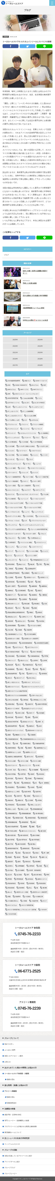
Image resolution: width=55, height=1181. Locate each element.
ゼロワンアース (40, 490)
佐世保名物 (11, 582)
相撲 (40, 787)
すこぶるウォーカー (37, 407)
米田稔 (40, 800)
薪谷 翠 (35, 857)
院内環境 (21, 888)
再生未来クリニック (13, 603)
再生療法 (36, 603)
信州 (31, 582)
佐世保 (20, 577)
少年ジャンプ (12, 660)
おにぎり (26, 402)
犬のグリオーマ (12, 765)
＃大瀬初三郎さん (13, 901)
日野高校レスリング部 (39, 700)
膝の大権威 (36, 835)
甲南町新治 (40, 778)
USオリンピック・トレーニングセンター (27, 394)
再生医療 (34, 599)
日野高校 (25, 700)
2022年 (40, 346)
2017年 (15, 365)
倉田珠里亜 (23, 586)
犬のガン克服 (24, 761)
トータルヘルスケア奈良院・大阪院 (16, 1073)
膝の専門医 (11, 839)
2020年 (40, 352)
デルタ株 (45, 494)
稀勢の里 (20, 800)
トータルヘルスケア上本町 (15, 503)
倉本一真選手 (12, 586)
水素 (16, 743)
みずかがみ (35, 420)
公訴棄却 (24, 599)
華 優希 (46, 853)
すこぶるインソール (21, 407)
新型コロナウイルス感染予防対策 (17, 691)
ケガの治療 (11, 446)
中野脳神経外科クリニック (40, 560)
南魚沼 (40, 612)
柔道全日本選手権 (13, 721)
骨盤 (9, 896)
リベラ (10, 555)
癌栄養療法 (22, 787)
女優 (9, 647)
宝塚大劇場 (11, 656)
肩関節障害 (25, 822)
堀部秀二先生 (41, 616)
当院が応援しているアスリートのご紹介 (18, 1156)
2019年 (15, 359)
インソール (26, 429)
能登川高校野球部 (13, 826)
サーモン (28, 464)
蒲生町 (18, 857)
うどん (40, 398)
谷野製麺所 (21, 866)
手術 (23, 673)
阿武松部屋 (42, 883)
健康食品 (10, 590)
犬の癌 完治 (12, 769)
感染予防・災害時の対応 (12, 1115)
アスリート (25, 424)
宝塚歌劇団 (22, 656)
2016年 (40, 365)
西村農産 (37, 861)
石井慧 (10, 796)
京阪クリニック (38, 573)
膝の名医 (43, 831)
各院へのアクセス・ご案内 (13, 1056)
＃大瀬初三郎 (39, 896)
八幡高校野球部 (12, 599)
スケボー (23, 468)
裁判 (19, 861)
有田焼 (21, 704)
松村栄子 (20, 717)
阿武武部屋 (11, 888)
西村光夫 (27, 861)
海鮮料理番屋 (12, 748)
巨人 (19, 665)
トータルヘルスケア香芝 (34, 507)
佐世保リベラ (44, 577)
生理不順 (23, 774)
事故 (48, 564)
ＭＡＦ (45, 901)
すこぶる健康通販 (28, 411)
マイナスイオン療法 (26, 542)
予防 (40, 564)
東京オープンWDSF (13, 708)
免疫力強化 (23, 595)
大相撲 (20, 630)
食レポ (10, 892)
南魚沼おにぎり (12, 616)
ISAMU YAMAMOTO (21, 385)
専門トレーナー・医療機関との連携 (16, 1120)
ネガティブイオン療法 (14, 516)
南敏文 (31, 612)
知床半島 (38, 791)
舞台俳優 (36, 848)
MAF (44, 385)
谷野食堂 (31, 866)
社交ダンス (38, 796)
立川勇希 (30, 800)
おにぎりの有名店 (39, 402)
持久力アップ (20, 678)
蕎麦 (26, 857)
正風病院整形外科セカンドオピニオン (34, 739)
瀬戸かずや (30, 756)
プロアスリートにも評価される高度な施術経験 (20, 1126)
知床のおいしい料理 (13, 791)
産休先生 (41, 774)
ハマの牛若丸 (29, 516)
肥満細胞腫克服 (37, 809)
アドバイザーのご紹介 (12, 1162)
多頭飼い (23, 625)
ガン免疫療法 (44, 433)
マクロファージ (41, 542)
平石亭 (40, 665)
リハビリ (45, 551)
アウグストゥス (12, 424)
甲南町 (30, 778)
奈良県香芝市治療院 (42, 643)
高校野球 (17, 896)
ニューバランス (38, 512)
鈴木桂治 (30, 879)
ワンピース (25, 560)
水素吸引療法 (26, 743)
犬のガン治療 (37, 761)
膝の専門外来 (23, 839)
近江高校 (19, 874)
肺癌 (34, 822)
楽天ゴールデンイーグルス (15, 730)
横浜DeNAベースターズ (35, 730)
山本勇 (45, 660)
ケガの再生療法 (12, 442)
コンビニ (35, 455)
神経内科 (10, 800)
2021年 (15, 352)
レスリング (20, 555)
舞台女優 (10, 853)
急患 (29, 669)
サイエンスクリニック (14, 464)
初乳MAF (10, 608)
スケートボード (12, 472)
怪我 (36, 669)
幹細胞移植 (11, 669)
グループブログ (9, 1168)
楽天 (40, 726)
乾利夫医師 (11, 564)
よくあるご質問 (9, 1050)
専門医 (46, 656)
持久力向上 (32, 678)
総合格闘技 (22, 804)
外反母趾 (41, 621)
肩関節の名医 (19, 818)
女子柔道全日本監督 (13, 651)
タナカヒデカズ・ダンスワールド (28, 494)
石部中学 (19, 796)
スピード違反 (29, 477)
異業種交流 (27, 783)
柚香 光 (40, 721)
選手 (28, 874)
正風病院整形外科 (13, 739)
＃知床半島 (35, 901)
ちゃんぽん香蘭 (31, 415)
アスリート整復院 (38, 424)
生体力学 (45, 769)
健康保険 (34, 586)
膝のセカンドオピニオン (29, 831)
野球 (48, 874)
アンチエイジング (13, 429)
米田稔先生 (11, 804)
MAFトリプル (24, 389)
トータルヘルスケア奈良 (15, 507)
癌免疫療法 (11, 787)
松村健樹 (41, 713)
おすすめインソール (13, 402)
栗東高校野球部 (12, 726)
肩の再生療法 (39, 813)
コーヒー (21, 459)
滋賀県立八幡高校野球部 (15, 756)
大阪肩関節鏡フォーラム (15, 634)
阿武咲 (22, 883)
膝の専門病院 (35, 839)
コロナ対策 (11, 455)
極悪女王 (31, 726)
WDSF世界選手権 (13, 398)
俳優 (39, 582)
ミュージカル (23, 547)
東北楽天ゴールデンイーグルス (33, 708)
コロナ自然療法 (23, 455)
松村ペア (31, 713)
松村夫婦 (10, 717)
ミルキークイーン (37, 547)
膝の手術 (10, 844)
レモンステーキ (12, 560)
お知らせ (7, 1062)
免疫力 (40, 590)
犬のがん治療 (12, 761)
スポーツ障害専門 (25, 485)
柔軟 (29, 717)
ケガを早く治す (43, 446)
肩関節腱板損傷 (12, 822)
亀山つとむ (22, 564)
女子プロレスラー (33, 647)
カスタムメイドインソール (28, 433)
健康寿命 (44, 586)
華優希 (10, 857)
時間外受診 (11, 704)
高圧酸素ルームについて (12, 1132)
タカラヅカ (11, 494)
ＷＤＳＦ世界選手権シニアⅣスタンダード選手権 (22, 909)
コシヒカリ (11, 450)
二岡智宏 (10, 568)
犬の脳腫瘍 (35, 769)
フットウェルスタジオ (12, 1144)
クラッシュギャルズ (13, 437)
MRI (9, 394)
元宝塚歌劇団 (22, 590)
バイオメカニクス (43, 516)
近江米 (10, 874)
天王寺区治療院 (31, 634)
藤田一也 (44, 857)
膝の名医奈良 (24, 835)
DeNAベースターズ (41, 380)
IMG (9, 385)
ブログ (6, 255)
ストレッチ (25, 472)
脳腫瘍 (25, 826)
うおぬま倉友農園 (28, 398)
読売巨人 (10, 866)
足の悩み (10, 870)
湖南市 (30, 748)
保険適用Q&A (11, 1103)
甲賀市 (10, 783)
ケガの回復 (25, 442)
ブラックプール (12, 525)
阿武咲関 (31, 883)
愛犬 (44, 669)
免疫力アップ (12, 595)
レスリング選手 (32, 555)
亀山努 (32, 564)
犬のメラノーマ (26, 765)
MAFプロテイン (37, 389)
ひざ (25, 420)
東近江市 (10, 713)
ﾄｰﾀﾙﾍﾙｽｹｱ (44, 909)
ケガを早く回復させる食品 (27, 446)
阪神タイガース (42, 879)
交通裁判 (26, 573)
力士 (19, 608)
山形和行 (35, 660)
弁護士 (21, 669)
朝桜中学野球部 (42, 704)
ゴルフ (31, 459)
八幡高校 (44, 595)
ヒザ (25, 520)
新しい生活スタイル (13, 682)
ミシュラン (11, 547)
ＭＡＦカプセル (12, 905)
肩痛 (9, 818)
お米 (9, 407)
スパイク (35, 472)
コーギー (45, 455)
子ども (26, 651)
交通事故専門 (32, 568)
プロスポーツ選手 (31, 533)
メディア (10, 551)
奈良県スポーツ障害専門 (31, 638)
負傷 (40, 866)
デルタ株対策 (12, 498)
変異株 (32, 621)
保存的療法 (22, 582)
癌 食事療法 (45, 783)
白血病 (32, 787)
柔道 (36, 717)
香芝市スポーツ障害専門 (40, 892)
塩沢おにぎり (22, 621)
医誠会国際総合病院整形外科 (16, 612)
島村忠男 (10, 665)
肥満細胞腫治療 (26, 813)
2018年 (40, 359)
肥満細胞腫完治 (12, 813)
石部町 (28, 796)
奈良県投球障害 (12, 643)
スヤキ (37, 485)
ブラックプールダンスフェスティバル (32, 525)
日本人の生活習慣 (13, 700)
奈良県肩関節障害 (27, 643)
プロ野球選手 (12, 542)
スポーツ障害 (12, 485)
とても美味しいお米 (13, 420)
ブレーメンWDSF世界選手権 (39, 529)
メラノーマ (21, 551)
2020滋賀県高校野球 (14, 380)
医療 (35, 608)
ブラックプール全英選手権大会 (17, 529)
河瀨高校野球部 (39, 743)
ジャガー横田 (12, 468)
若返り (37, 853)
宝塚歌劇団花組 (34, 656)
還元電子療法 (38, 874)
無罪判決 (40, 756)
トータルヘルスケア (39, 498)
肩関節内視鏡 (32, 818)
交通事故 (20, 568)
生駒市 (32, 774)
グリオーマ (27, 437)
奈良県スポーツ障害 (13, 638)
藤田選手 (10, 861)
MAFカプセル (12, 389)
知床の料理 (27, 791)
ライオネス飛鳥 (33, 551)
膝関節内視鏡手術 (13, 848)
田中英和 (10, 778)
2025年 (15, 340)
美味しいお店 (12, 809)
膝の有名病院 (22, 844)
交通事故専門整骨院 (13, 573)
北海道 (27, 608)
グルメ (37, 437)
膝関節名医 (26, 848)
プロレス (43, 533)
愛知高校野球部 (12, 673)
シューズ (38, 464)
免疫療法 (34, 595)
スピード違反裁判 (13, 481)
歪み (9, 743)
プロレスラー (12, 538)
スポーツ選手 (37, 481)
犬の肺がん (23, 769)
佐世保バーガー (31, 577)
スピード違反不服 (43, 477)
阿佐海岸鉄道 (12, 883)
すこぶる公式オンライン (15, 415)
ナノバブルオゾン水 (13, 512)
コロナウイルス (36, 450)
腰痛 (33, 826)
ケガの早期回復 (37, 442)
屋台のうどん (24, 660)
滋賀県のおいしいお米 (14, 752)
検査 (23, 726)
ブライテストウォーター (39, 520)
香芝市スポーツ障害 (22, 892)
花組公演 (27, 853)
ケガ (45, 437)
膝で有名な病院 (12, 831)
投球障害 (44, 673)
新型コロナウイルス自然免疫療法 (17, 695)
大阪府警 (29, 630)
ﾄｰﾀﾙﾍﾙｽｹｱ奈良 (12, 914)
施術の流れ (11, 1079)
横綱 (9, 735)
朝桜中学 (30, 704)
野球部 (10, 879)
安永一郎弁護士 (37, 651)
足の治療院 (21, 870)
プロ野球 (23, 538)
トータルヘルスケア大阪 (35, 503)
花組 (19, 853)
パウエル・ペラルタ (13, 520)
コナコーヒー (23, 450)
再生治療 (26, 603)
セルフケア (27, 490)
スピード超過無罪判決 (14, 477)
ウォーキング (38, 429)
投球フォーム (33, 673)
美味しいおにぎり (35, 804)
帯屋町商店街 (29, 665)
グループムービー (10, 1173)
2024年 (40, 340)
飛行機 (45, 888)
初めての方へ (9, 1044)
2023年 (15, 346)
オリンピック (12, 433)
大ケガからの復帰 (35, 625)
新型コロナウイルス (13, 686)
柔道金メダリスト (28, 721)
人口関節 (10, 577)
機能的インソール (20, 735)
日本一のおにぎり (37, 695)
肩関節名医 (43, 818)
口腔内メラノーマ (27, 616)
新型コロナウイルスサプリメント (33, 686)
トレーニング (24, 498)
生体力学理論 (12, 774)
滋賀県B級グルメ (41, 748)
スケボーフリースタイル (37, 468)
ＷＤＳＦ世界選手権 (27, 905)
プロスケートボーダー (14, 533)
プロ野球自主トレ (35, 538)
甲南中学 (20, 778)
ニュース (26, 512)
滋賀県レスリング (31, 752)
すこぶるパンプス (13, 411)
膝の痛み (33, 844)
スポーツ (25, 481)
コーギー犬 (11, 459)
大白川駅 (10, 630)
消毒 (21, 748)
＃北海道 (27, 896)
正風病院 (33, 735)
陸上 (30, 888)
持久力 (10, 678)
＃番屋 (25, 901)
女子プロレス (19, 647)
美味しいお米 (24, 809)
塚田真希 (10, 621)
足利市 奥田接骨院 (35, 870)
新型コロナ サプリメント (32, 682)
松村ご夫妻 (21, 713)
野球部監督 (20, 879)
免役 (31, 590)
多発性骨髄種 (12, 625)
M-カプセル (35, 385)
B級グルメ (28, 380)
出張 (45, 603)
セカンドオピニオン (13, 490)
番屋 (18, 783)
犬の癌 (37, 765)
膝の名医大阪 (12, 835)
